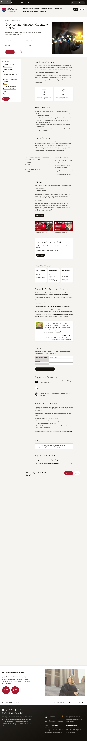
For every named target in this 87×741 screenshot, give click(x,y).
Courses (5, 72)
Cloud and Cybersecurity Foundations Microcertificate (55, 306)
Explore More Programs (9, 94)
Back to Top (5, 98)
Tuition (5, 84)
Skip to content (5, 2)
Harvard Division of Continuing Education (12, 711)
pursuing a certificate (50, 431)
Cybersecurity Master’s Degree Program (57, 294)
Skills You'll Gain (7, 67)
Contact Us (17, 702)
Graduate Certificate (15, 20)
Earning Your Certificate (9, 89)
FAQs (4, 91)
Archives (11, 702)
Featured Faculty (7, 77)
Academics (7, 20)
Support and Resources (9, 86)
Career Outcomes (8, 69)
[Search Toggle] (83, 9)
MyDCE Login (5, 702)
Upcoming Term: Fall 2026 (10, 74)
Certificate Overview (8, 64)
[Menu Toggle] (80, 9)
